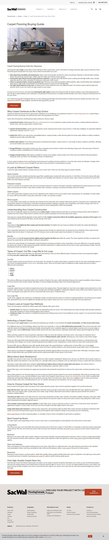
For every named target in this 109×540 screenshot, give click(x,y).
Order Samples (15, 473)
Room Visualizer (67, 464)
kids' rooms (30, 130)
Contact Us (73, 9)
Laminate (9, 516)
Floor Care (9, 520)
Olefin (9, 194)
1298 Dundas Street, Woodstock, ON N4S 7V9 (27, 526)
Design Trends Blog (31, 512)
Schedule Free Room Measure (94, 514)
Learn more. (48, 537)
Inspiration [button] (50, 9)
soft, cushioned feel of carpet (45, 122)
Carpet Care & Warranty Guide (54, 510)
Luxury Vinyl (10, 510)
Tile (8, 518)
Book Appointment (94, 492)
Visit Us (72, 2)
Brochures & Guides (31, 516)
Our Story (69, 510)
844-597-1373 (102, 2)
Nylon (9, 176)
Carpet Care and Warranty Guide (75, 376)
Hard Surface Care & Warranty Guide (54, 513)
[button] (91, 9)
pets (40, 360)
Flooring (20, 16)
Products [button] (39, 9)
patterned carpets (62, 299)
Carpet (25, 16)
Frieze (12, 272)
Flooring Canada (11, 16)
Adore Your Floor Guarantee (73, 514)
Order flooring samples (22, 163)
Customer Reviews (71, 512)
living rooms (32, 263)
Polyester (10, 186)
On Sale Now (10, 522)
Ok (90, 536)
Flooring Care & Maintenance (54, 515)
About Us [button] (62, 9)
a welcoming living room (81, 113)
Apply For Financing (91, 516)
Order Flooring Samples (92, 512)
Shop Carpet (14, 105)
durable (54, 342)
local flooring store (18, 92)
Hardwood (9, 512)
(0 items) (100, 9)
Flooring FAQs (30, 514)
